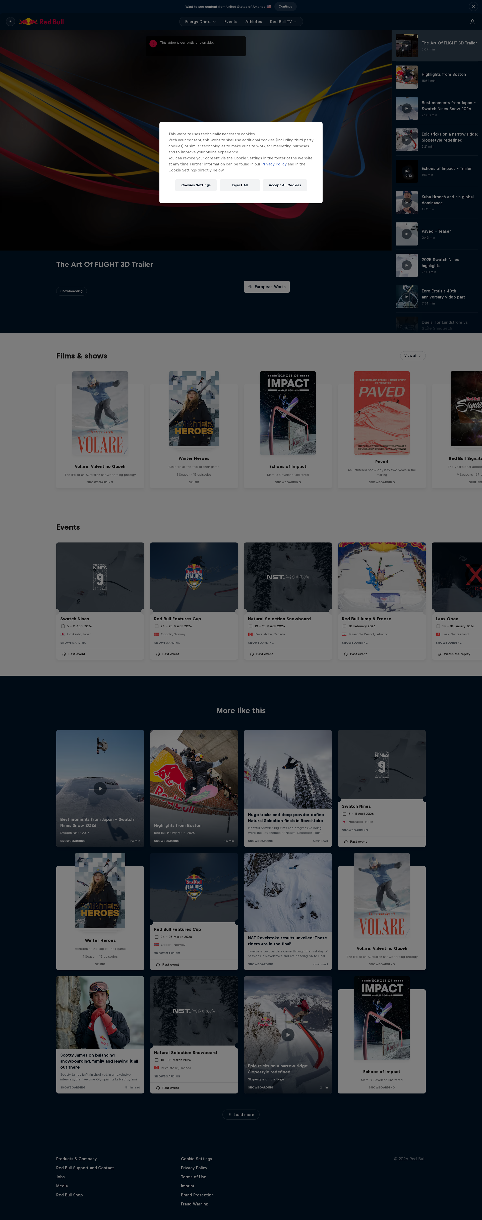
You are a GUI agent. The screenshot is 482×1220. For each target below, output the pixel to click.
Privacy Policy (274, 164)
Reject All (240, 185)
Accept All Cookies (285, 185)
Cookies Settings (196, 185)
